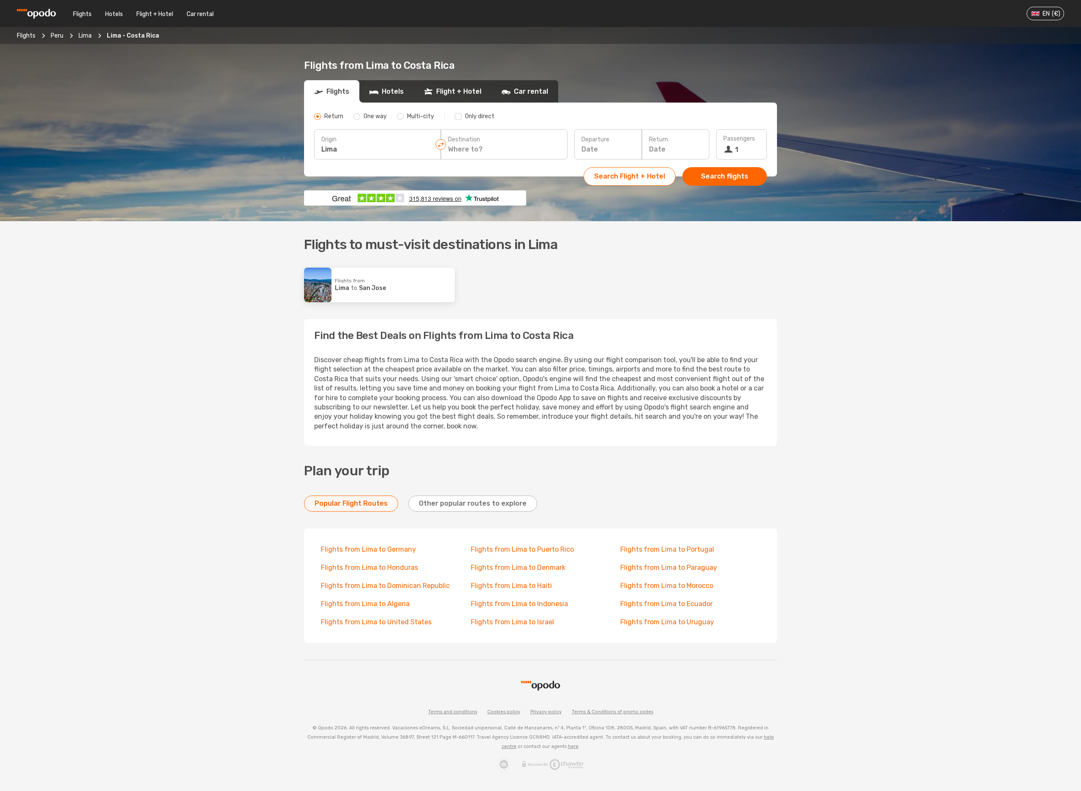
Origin (329, 139)
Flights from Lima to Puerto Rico (522, 549)
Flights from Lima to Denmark (518, 567)
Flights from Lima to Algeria (365, 604)
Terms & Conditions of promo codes (612, 712)
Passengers (739, 138)
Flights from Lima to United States (376, 622)
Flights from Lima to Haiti (511, 586)
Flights (82, 14)
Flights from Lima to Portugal (667, 549)
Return (658, 139)
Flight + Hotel (154, 14)
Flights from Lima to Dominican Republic (385, 586)
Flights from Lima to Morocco (666, 586)
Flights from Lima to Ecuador (666, 604)
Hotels (114, 14)
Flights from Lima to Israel (512, 622)
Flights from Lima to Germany (368, 549)
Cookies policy (503, 712)
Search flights (724, 176)
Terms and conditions (452, 712)
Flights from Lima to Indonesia (519, 604)
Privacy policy (546, 712)
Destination (464, 139)
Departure (595, 139)
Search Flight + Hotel (629, 176)
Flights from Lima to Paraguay (668, 567)
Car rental (200, 14)
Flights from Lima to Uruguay (667, 622)
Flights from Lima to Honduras (369, 567)
